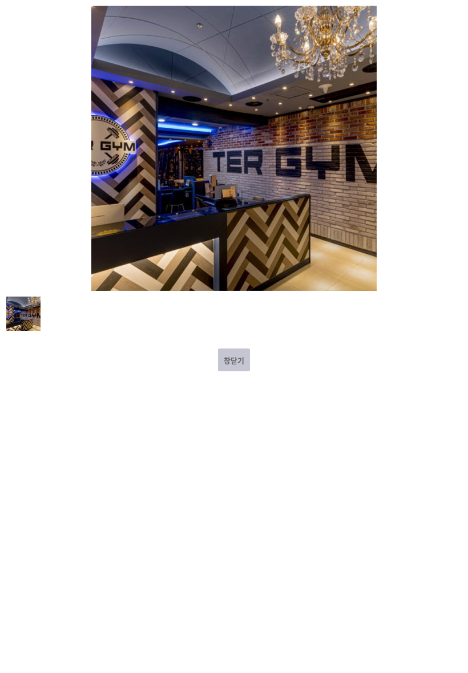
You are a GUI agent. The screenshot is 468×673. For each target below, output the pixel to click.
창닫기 (234, 360)
